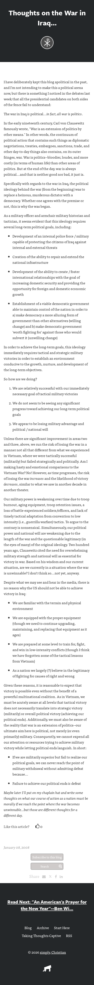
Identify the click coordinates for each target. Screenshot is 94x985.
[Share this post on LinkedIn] (62, 876)
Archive (43, 927)
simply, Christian (53, 952)
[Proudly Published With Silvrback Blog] (47, 970)
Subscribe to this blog (47, 857)
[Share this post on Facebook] (57, 876)
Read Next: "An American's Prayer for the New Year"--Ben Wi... (47, 905)
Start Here (62, 927)
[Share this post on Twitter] (52, 876)
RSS (69, 935)
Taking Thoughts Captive (41, 935)
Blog (28, 927)
